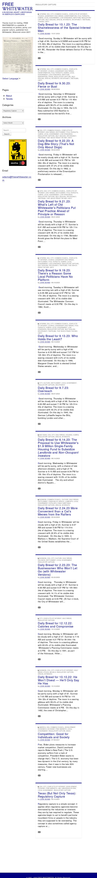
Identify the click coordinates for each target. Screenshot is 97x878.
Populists (53, 503)
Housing (69, 435)
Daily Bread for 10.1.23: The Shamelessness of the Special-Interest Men (64, 27)
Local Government (51, 18)
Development (70, 727)
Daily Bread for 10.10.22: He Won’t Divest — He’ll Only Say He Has (58, 680)
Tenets (9, 98)
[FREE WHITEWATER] (17, 6)
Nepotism (77, 18)
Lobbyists (69, 501)
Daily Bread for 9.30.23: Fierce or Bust (54, 84)
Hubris (40, 18)
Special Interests (64, 20)
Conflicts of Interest (78, 14)
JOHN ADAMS (45, 34)
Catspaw (42, 14)
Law (59, 788)
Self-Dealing (50, 20)
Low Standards (66, 18)
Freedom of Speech (56, 501)
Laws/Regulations (69, 788)
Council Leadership (45, 16)
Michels (53, 672)
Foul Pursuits (83, 16)
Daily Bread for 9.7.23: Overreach (53, 389)
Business (42, 499)
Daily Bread (59, 16)
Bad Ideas (43, 435)
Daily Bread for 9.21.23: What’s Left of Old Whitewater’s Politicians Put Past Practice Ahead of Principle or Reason (57, 207)
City (52, 14)
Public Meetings (64, 503)
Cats (41, 191)
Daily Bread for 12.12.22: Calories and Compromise (55, 624)
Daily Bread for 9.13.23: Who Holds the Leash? (58, 337)
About (9, 95)
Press (50, 76)
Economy (51, 729)
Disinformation (70, 16)
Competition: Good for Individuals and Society (54, 735)
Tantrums (86, 20)
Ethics (46, 672)
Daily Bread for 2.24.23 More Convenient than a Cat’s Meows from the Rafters (58, 511)
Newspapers (43, 76)
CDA (48, 14)
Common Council (61, 14)
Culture (46, 383)
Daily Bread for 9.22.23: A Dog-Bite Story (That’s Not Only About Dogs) (56, 143)
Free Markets (61, 729)
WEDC (68, 731)
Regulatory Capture (62, 76)
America (42, 727)
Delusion (41, 560)
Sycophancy (76, 20)
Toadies (41, 21)
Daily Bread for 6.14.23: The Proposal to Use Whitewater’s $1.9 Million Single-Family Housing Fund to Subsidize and (58, 447)
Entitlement (61, 132)
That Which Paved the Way (56, 138)
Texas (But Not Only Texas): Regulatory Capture (57, 794)
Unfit (47, 21)
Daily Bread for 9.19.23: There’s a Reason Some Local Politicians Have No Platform (55, 275)
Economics (42, 729)
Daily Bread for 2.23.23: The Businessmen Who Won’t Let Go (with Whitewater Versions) (57, 569)
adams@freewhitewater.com (16, 178)
